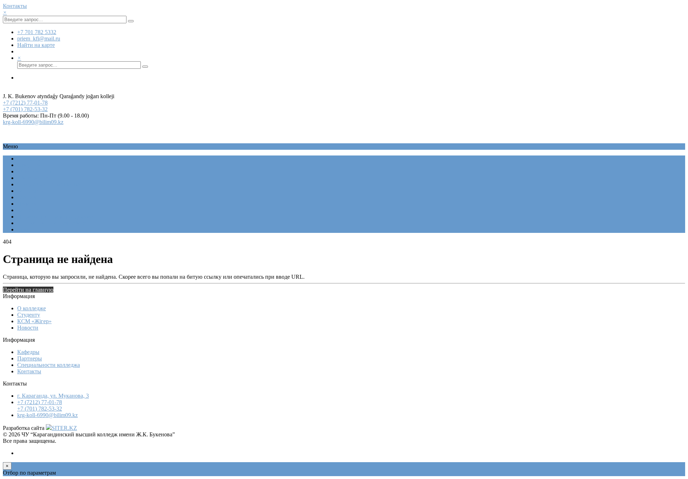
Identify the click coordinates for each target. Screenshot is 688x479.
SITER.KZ (64, 428)
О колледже (31, 158)
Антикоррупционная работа (51, 223)
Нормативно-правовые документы (59, 217)
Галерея (26, 197)
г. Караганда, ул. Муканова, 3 (53, 396)
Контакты (15, 6)
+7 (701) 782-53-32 (25, 109)
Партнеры (29, 358)
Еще (22, 229)
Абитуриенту (33, 178)
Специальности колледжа (48, 184)
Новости (27, 204)
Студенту (28, 165)
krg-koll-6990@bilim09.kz (33, 122)
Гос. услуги (31, 191)
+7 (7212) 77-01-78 (25, 103)
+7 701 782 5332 (36, 32)
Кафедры (28, 352)
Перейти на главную (28, 290)
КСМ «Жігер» (34, 171)
